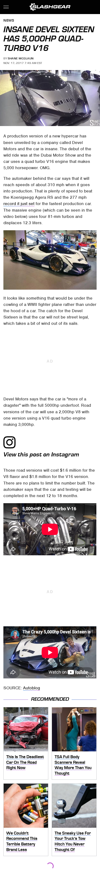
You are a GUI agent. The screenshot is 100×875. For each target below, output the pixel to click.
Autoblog (31, 688)
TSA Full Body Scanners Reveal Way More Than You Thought (73, 765)
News (8, 20)
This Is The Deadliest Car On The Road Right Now (25, 762)
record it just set (18, 203)
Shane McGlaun (21, 58)
